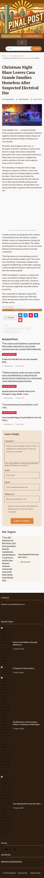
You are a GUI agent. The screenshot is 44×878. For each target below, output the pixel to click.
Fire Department (16, 56)
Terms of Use (22, 873)
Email (7, 482)
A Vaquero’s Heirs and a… (24, 668)
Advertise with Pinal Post (11, 862)
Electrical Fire (23, 328)
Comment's (9, 441)
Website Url (9, 494)
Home (4, 56)
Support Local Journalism (11, 36)
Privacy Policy (35, 873)
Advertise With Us (33, 36)
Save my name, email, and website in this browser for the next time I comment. (23, 509)
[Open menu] (22, 42)
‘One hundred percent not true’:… (27, 804)
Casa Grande (9, 328)
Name (7, 470)
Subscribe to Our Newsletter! (22, 310)
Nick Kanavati (23, 99)
